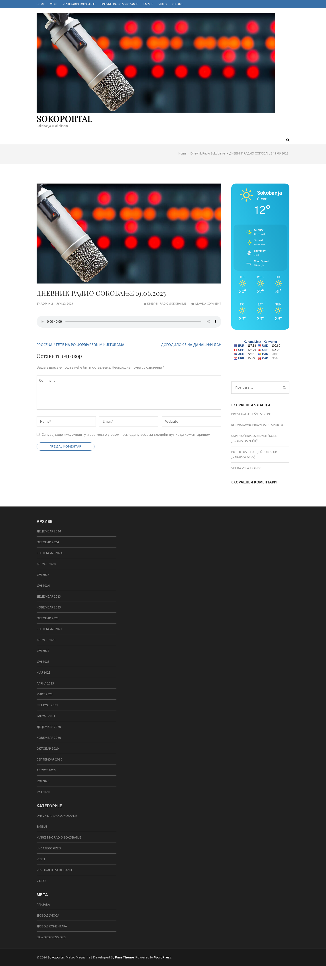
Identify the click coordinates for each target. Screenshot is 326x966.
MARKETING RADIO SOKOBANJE (59, 837)
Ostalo (177, 4)
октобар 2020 (48, 748)
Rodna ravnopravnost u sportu (257, 425)
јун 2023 (43, 661)
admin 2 (47, 303)
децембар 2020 (49, 727)
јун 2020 (43, 792)
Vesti (53, 4)
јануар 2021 (46, 716)
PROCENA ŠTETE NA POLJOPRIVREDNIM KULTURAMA (80, 345)
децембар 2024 (49, 531)
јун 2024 (43, 585)
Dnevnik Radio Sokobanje (119, 4)
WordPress (162, 957)
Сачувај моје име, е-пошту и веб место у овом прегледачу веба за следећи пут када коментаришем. (126, 434)
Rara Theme (124, 957)
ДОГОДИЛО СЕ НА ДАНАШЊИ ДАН (191, 345)
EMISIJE (42, 826)
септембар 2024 (49, 553)
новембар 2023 (49, 607)
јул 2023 (43, 651)
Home (41, 4)
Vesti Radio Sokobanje (79, 4)
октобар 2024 (48, 542)
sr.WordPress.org (51, 937)
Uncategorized (49, 848)
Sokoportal (65, 118)
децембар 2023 (49, 596)
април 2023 (45, 683)
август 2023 (46, 640)
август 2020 (46, 770)
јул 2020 (43, 781)
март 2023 (45, 694)
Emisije (148, 4)
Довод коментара (52, 926)
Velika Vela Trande (246, 468)
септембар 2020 (49, 759)
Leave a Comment (208, 303)
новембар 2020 (49, 737)
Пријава (43, 904)
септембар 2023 (49, 629)
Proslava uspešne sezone (251, 414)
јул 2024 (43, 575)
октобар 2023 (48, 618)
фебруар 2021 (47, 705)
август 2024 (46, 564)
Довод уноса (48, 915)
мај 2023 (44, 672)
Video (163, 4)
